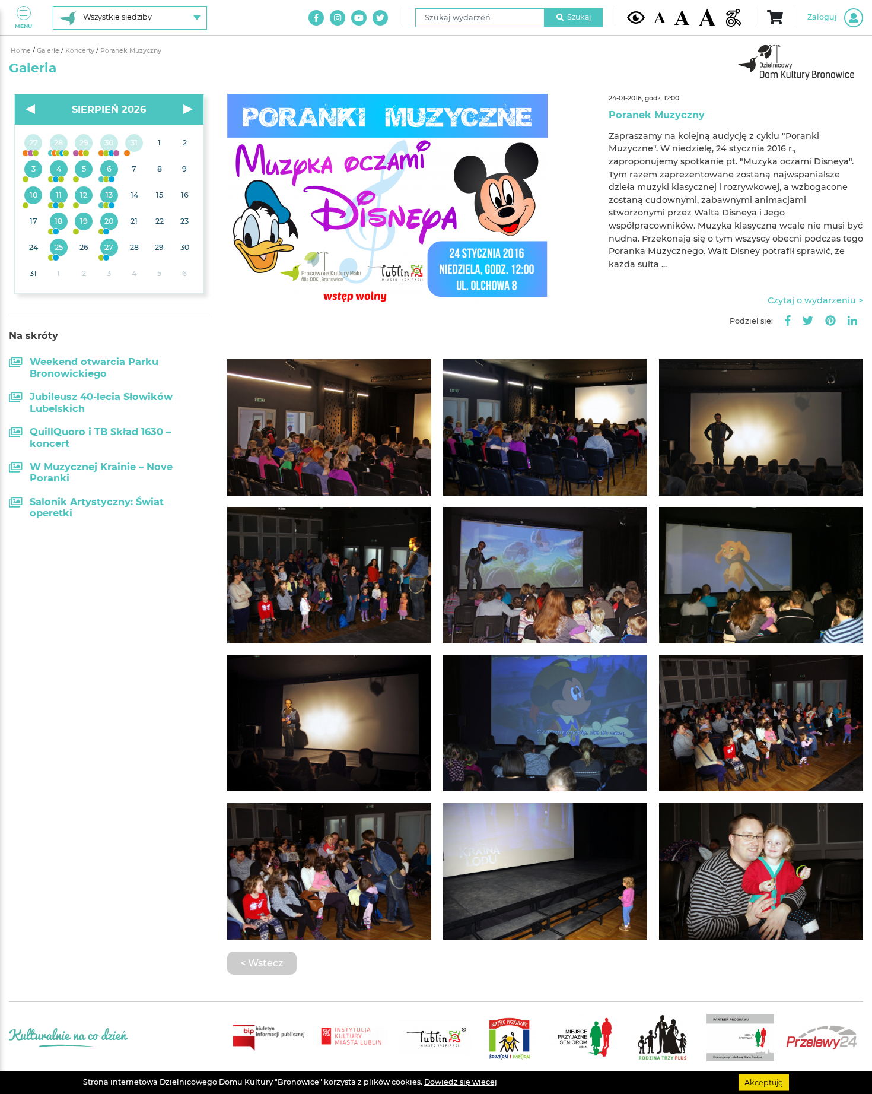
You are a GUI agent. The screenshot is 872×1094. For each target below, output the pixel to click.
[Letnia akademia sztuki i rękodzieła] (134, 144)
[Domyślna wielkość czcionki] (660, 17)
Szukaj (579, 16)
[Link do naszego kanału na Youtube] (359, 18)
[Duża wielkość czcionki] (707, 17)
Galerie (49, 51)
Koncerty (80, 51)
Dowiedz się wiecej (460, 1081)
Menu (23, 26)
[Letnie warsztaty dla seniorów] (84, 170)
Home (22, 51)
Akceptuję (763, 1081)
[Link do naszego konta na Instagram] (337, 18)
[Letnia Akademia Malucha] (33, 170)
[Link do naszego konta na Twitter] (380, 18)
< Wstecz (261, 963)
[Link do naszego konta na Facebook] (316, 18)
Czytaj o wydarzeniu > (815, 300)
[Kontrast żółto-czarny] (636, 17)
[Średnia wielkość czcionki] (681, 17)
